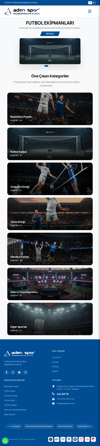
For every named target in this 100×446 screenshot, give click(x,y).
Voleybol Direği (10, 395)
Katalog (55, 366)
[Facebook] (6, 372)
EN (94, 3)
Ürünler (55, 362)
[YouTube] (19, 372)
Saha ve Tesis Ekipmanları (15, 409)
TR (90, 3)
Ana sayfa (56, 357)
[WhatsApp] (5, 440)
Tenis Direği (9, 400)
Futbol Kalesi (9, 391)
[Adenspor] (22, 11)
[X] (13, 372)
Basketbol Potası (11, 386)
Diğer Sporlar (9, 414)
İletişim (55, 371)
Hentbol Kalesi (10, 405)
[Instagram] (25, 372)
